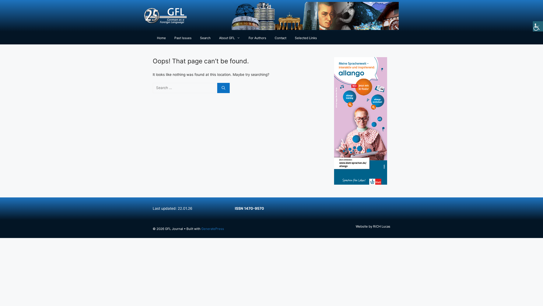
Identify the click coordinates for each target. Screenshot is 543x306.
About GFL (227, 38)
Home (161, 38)
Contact (280, 38)
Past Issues (183, 38)
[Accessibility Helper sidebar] (538, 26)
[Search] (223, 88)
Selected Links (306, 38)
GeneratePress (212, 229)
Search (205, 38)
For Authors (257, 38)
